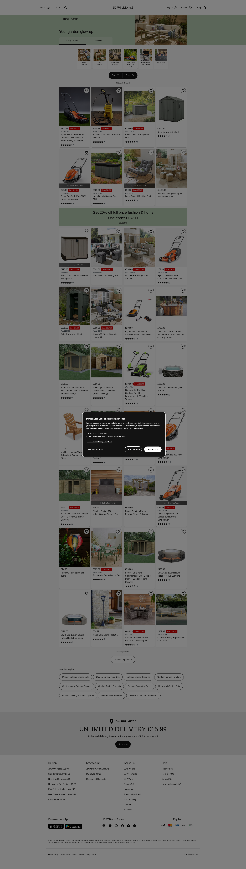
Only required (133, 451)
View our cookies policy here (99, 443)
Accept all (153, 451)
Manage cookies (96, 450)
